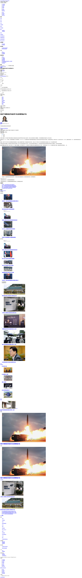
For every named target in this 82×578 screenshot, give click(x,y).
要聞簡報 (3, 543)
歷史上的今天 (2, 40)
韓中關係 (3, 102)
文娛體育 (1, 24)
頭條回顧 (1, 34)
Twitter (3, 14)
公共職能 (3, 58)
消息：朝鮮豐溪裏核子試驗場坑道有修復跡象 (9, 187)
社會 (1, 23)
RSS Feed (3, 15)
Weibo (3, 12)
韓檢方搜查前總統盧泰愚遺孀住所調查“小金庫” (9, 512)
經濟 (1, 21)
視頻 (1, 32)
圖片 (1, 29)
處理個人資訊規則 (3, 567)
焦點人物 (3, 541)
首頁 (2, 56)
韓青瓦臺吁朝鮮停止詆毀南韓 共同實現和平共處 (7, 509)
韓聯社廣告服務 (4, 48)
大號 (3, 136)
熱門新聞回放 (4, 534)
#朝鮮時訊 (1, 66)
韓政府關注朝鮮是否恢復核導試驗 (7, 188)
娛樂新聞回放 (2, 37)
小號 (3, 134)
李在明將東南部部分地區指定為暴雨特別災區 (9, 511)
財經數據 (3, 44)
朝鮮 (1, 26)
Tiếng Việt (3, 566)
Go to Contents (2, 0)
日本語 (3, 563)
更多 (1, 363)
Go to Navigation (7, 0)
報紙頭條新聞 (2, 39)
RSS (2, 550)
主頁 (1, 515)
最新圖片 (3, 30)
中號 (3, 135)
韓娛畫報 (3, 31)
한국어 (3, 561)
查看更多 (3, 70)
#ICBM (5, 66)
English (3, 562)
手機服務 (3, 52)
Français (3, 565)
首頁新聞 (1, 479)
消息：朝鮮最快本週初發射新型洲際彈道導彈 (9, 185)
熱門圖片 (1, 364)
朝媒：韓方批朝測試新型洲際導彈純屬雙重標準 (9, 186)
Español (3, 564)
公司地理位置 (4, 62)
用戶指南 (3, 554)
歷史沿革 (3, 60)
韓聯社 (1, 67)
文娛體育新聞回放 (5, 539)
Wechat (3, 570)
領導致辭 (3, 59)
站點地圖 (3, 53)
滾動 (1, 18)
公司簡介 (3, 57)
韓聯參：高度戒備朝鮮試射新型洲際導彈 (8, 184)
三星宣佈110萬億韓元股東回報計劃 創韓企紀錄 (7, 496)
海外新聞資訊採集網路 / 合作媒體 (7, 61)
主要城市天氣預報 (5, 546)
